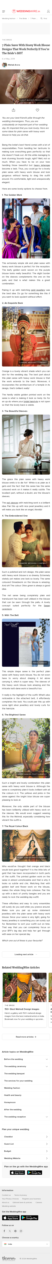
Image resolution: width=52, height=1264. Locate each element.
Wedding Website (12, 1158)
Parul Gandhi (40, 663)
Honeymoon (10, 1102)
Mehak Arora (14, 65)
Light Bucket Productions (35, 100)
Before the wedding (13, 1059)
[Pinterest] (15, 1231)
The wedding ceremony (15, 1066)
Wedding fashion (9, 18)
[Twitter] (10, 1231)
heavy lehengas (42, 165)
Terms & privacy (20, 1195)
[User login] (48, 11)
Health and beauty (12, 1095)
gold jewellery (38, 290)
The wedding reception (15, 1117)
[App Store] (11, 1220)
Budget (7, 1151)
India (10, 1244)
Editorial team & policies (22, 1202)
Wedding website (9, 1206)
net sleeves (12, 502)
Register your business (31, 1199)
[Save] (37, 110)
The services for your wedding (18, 1081)
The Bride (23, 18)
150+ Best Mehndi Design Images (22, 1009)
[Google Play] (29, 1220)
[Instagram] (21, 1231)
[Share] (13, 110)
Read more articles (25, 1037)
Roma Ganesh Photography (32, 774)
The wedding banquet (14, 1073)
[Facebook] (4, 1231)
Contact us (6, 1195)
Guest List (9, 1144)
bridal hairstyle (31, 401)
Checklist (8, 1136)
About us (5, 1202)
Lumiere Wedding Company (33, 362)
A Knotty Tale (39, 254)
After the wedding (12, 1109)
